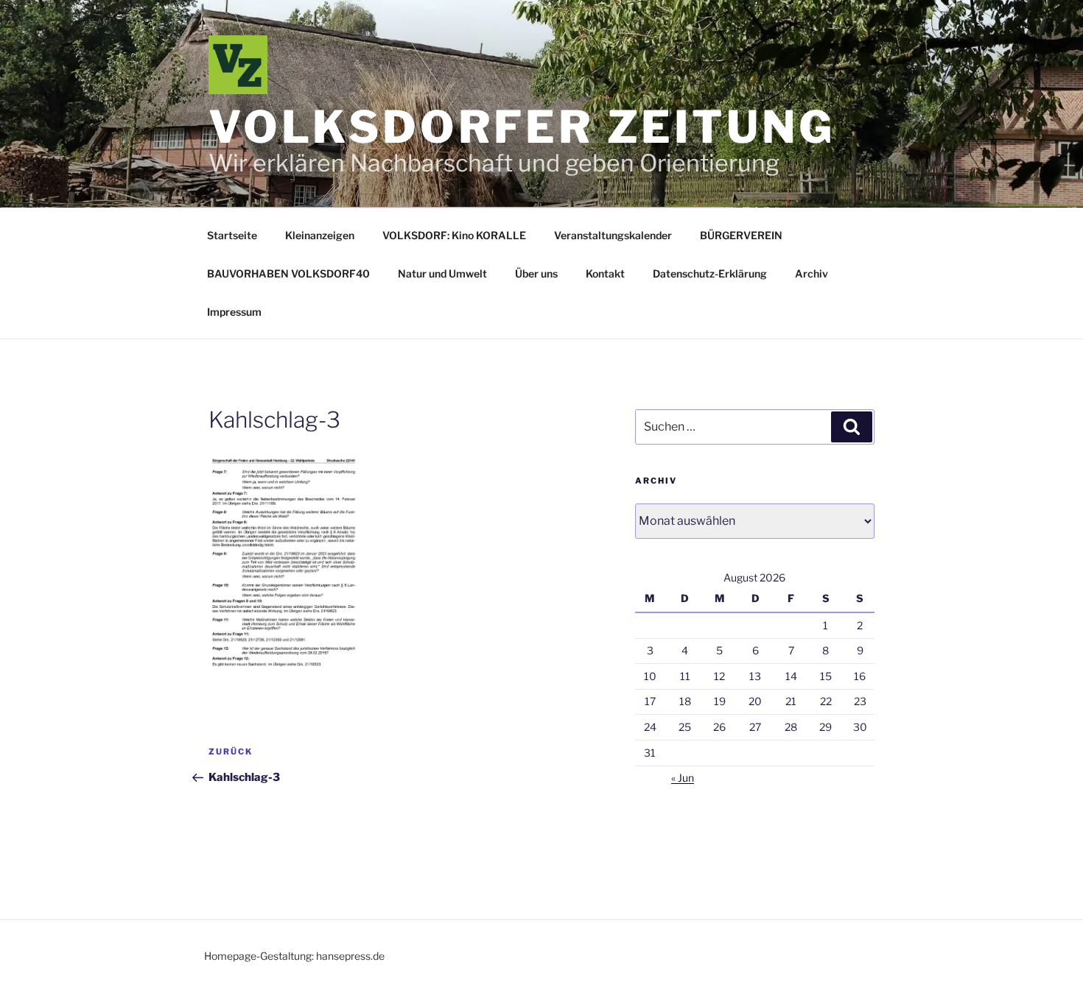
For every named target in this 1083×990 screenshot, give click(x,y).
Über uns (536, 273)
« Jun (682, 777)
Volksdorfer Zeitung (521, 127)
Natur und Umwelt (442, 273)
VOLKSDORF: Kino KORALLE (454, 235)
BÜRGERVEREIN (741, 235)
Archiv (811, 273)
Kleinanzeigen (319, 235)
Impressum (234, 311)
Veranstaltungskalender (613, 235)
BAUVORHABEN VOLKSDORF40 (288, 273)
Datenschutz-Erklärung (710, 273)
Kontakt (605, 273)
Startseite (232, 235)
